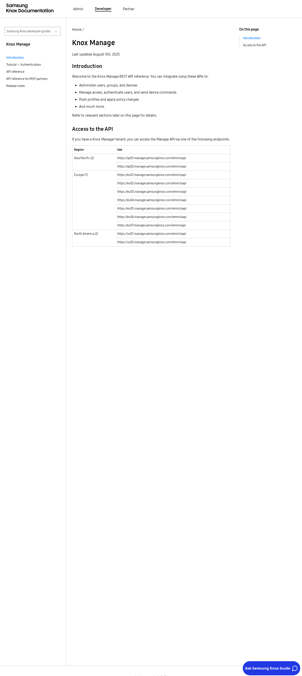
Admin (78, 8)
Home (76, 29)
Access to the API (254, 45)
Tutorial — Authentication (23, 64)
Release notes (15, 86)
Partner (128, 8)
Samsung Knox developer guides (28, 31)
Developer (103, 8)
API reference (15, 71)
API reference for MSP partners (27, 79)
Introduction (15, 57)
